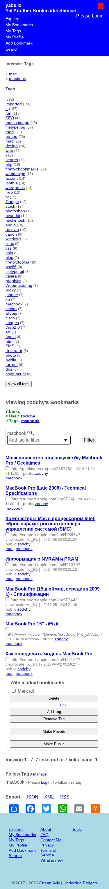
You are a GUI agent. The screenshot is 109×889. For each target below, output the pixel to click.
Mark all (25, 691)
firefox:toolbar (18, 262)
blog (9, 257)
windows (13, 239)
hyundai (13, 215)
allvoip (11, 313)
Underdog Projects (80, 883)
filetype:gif (15, 271)
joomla (12, 183)
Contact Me (51, 840)
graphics (13, 280)
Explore (12, 18)
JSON (32, 796)
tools (10, 131)
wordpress (15, 187)
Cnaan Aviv (49, 883)
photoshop (15, 211)
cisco (10, 318)
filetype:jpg (15, 127)
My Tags (13, 31)
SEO (10, 117)
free (9, 192)
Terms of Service (48, 852)
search (12, 159)
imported (14, 104)
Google (12, 201)
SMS (10, 346)
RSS (64, 796)
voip (9, 252)
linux (10, 243)
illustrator (14, 350)
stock (10, 206)
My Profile (15, 37)
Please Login (89, 15)
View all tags (18, 384)
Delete (54, 698)
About (45, 829)
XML (49, 796)
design (12, 145)
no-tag (11, 136)
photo (11, 355)
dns (9, 369)
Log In (46, 782)
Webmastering (19, 285)
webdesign (15, 173)
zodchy (28, 416)
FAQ (44, 834)
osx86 (11, 266)
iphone (12, 294)
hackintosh (15, 220)
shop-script (16, 373)
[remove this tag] (29, 433)
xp (8, 299)
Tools (77, 829)
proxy (11, 290)
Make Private (54, 731)
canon (11, 234)
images (12, 322)
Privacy (47, 845)
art (8, 332)
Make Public (54, 744)
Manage (40, 774)
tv (7, 197)
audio (11, 225)
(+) (63, 704)
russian (12, 229)
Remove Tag (54, 719)
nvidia (11, 360)
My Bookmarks (19, 24)
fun (8, 113)
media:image (17, 122)
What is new (51, 860)
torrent (12, 364)
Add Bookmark (19, 43)
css (9, 248)
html (9, 341)
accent (12, 178)
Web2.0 (13, 327)
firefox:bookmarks (22, 169)
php (9, 164)
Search (12, 49)
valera (11, 276)
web (9, 150)
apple (11, 336)
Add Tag (54, 712)
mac (13, 74)
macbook (17, 78)
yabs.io (14, 5)
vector (11, 308)
